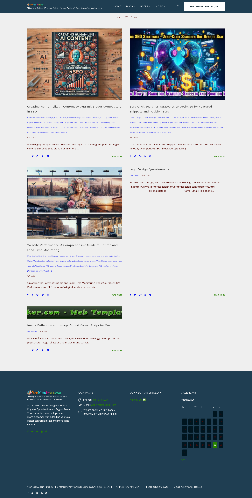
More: (159, 6)
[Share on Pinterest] (48, 156)
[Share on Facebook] (28, 156)
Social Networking (103, 122)
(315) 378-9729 (100, 399)
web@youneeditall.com (103, 404)
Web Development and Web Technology (100, 127)
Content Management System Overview (83, 117)
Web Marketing (105, 266)
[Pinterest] (46, 431)
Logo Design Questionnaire (149, 169)
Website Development (45, 132)
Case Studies (32, 256)
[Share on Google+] (37, 156)
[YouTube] (42, 431)
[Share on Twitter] (33, 156)
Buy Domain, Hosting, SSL (204, 6)
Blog (129, 6)
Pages (144, 6)
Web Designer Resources (55, 266)
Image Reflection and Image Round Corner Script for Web (69, 325)
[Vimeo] (37, 431)
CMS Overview (60, 117)
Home (117, 6)
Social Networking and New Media (92, 261)
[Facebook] (28, 431)
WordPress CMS (61, 132)
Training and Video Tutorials (62, 127)
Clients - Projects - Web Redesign (40, 117)
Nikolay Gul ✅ (138, 399)
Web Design (79, 127)
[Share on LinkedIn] (43, 156)
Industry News (106, 117)
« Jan (183, 459)
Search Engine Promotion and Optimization (77, 122)
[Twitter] (32, 431)
